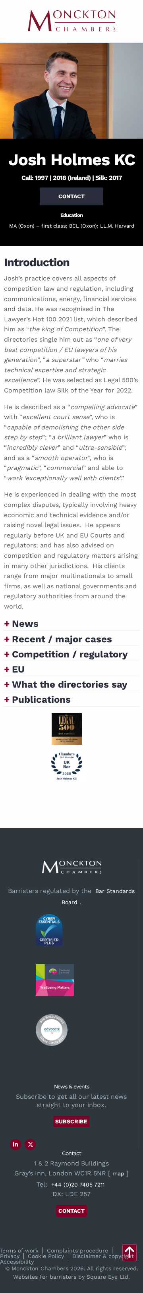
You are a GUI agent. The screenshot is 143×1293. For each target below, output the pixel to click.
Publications (41, 699)
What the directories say (70, 684)
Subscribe (71, 1121)
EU (18, 669)
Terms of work (19, 1250)
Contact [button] (71, 196)
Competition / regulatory (70, 654)
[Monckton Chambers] (71, 21)
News (25, 623)
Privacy (9, 1256)
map (118, 1173)
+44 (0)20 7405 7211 (77, 1184)
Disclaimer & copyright (103, 1256)
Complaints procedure (77, 1250)
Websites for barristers (44, 1277)
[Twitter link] (30, 1144)
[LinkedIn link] (15, 1144)
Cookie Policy (46, 1256)
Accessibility (17, 1261)
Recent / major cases (62, 639)
